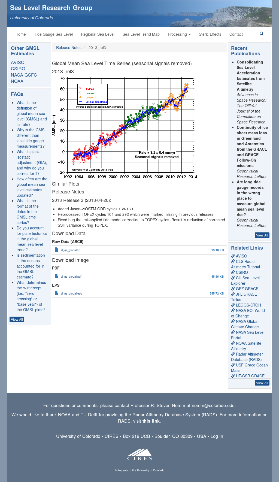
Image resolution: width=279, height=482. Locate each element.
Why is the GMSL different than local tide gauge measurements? (32, 138)
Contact (236, 34)
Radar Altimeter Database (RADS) (247, 356)
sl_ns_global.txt (70, 250)
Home (21, 34)
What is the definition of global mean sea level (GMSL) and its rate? (32, 113)
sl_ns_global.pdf (71, 276)
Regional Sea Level (97, 34)
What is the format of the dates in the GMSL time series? (28, 211)
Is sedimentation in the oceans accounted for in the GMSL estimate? (31, 266)
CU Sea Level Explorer (245, 280)
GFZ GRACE (246, 288)
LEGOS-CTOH (248, 305)
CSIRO (18, 68)
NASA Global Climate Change (245, 324)
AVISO (18, 62)
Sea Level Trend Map (141, 34)
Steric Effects (210, 34)
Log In (217, 436)
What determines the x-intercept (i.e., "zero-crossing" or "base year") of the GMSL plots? (31, 296)
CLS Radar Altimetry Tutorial (245, 264)
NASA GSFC (24, 74)
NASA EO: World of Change (248, 313)
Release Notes (68, 47)
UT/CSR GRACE (250, 375)
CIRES (112, 436)
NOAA (17, 81)
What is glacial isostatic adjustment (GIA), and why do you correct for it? (32, 162)
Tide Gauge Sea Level (53, 34)
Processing (178, 34)
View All (17, 319)
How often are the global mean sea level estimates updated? (32, 187)
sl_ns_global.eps (71, 293)
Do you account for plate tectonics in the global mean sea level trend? (32, 238)
